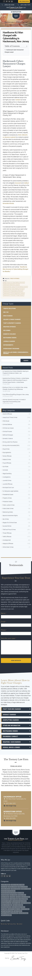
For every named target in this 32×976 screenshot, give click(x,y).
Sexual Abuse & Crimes (11, 747)
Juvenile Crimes (7, 480)
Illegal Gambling (7, 473)
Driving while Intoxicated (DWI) (11, 445)
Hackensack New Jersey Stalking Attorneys (13, 289)
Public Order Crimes (8, 508)
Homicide (5, 470)
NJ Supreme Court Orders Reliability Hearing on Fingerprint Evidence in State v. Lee (16, 372)
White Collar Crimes (8, 547)
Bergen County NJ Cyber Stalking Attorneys (13, 282)
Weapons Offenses (9, 326)
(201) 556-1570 (25, 5)
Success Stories (7, 526)
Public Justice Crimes (8, 505)
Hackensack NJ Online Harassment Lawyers (13, 293)
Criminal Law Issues (8, 428)
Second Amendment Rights (10, 515)
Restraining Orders (9, 337)
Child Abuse (6, 421)
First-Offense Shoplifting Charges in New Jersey (16, 394)
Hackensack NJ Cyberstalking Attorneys (12, 291)
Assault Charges (9, 714)
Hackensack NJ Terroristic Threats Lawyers (13, 295)
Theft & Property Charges (12, 323)
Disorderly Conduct (10, 736)
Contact (17, 100)
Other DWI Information (11, 725)
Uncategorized (7, 540)
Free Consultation (24, 1)
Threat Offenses (14, 278)
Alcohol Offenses (7, 414)
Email (3, 622)
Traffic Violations (9, 308)
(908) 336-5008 (9, 5)
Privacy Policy (12, 924)
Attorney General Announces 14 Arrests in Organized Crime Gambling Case (14, 400)
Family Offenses (7, 456)
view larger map (10, 806)
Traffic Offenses (7, 536)
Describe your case (8, 638)
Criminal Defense (7, 424)
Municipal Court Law (8, 487)
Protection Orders (7, 501)
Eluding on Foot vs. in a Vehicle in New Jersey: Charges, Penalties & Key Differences (15, 388)
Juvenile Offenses (7, 484)
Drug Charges (8, 315)
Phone (4, 630)
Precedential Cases (8, 494)
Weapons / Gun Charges (12, 742)
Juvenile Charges (9, 341)
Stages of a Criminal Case (10, 522)
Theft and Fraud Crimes (9, 529)
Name (3, 613)
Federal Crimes (7, 459)
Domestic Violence (9, 334)
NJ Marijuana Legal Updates (10, 491)
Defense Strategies (8, 435)
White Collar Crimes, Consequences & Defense (15, 353)
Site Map (4, 924)
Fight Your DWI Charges (12, 709)
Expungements (8, 345)
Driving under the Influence (10, 442)
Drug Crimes (6, 449)
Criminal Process (7, 431)
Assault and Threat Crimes (10, 417)
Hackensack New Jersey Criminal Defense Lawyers (15, 287)
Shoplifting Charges (11, 720)
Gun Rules (5, 466)
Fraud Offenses (7, 463)
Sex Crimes (6, 330)
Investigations (6, 477)
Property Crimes (7, 498)
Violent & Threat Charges (11, 319)
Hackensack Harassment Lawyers (11, 284)
